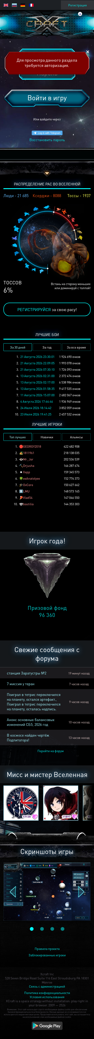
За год (47, 347)
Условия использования (47, 997)
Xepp (26, 472)
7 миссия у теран (20, 683)
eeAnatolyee (31, 478)
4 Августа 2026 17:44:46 (36, 401)
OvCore (28, 485)
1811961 (28, 453)
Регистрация (77, 5)
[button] (12, 891)
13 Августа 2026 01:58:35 (37, 388)
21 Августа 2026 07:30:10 (37, 369)
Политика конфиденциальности (47, 993)
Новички (47, 437)
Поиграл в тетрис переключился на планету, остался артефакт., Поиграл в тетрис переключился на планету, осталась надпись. (33, 701)
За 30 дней (17, 347)
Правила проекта (47, 948)
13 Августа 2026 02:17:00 (37, 382)
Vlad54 (27, 497)
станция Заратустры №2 (26, 673)
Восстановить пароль (47, 139)
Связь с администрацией (47, 986)
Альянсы (76, 437)
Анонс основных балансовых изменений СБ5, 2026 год (31, 722)
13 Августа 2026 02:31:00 (37, 376)
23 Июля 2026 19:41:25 (35, 414)
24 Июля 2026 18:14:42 (35, 408)
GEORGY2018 (32, 446)
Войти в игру (47, 97)
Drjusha (28, 465)
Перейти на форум (50, 751)
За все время (76, 347)
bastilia (28, 504)
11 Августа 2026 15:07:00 (37, 395)
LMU (26, 491)
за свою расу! (47, 309)
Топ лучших (17, 437)
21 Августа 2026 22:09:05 (37, 363)
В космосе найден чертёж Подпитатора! (28, 737)
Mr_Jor (28, 459)
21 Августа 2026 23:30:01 (37, 356)
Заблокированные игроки (47, 955)
